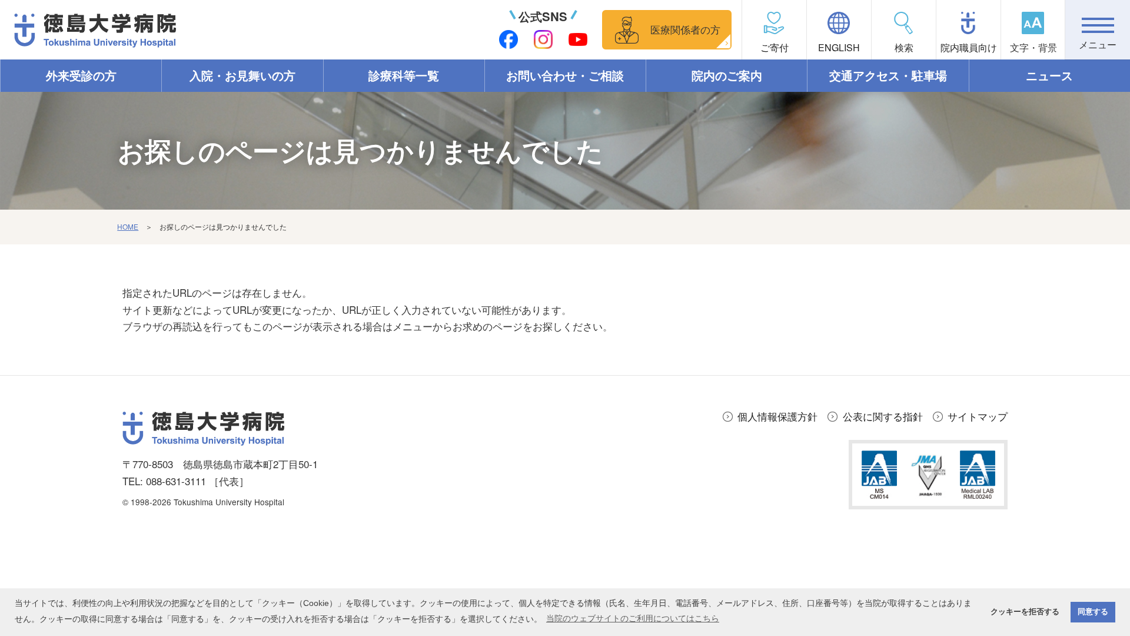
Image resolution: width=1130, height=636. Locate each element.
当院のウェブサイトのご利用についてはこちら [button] (632, 618)
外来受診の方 (81, 75)
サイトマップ (978, 416)
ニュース (1049, 75)
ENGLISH (839, 47)
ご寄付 (774, 47)
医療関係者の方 (685, 29)
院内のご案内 (727, 75)
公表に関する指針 (883, 416)
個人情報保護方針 (777, 416)
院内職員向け (968, 47)
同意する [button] (1093, 612)
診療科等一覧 (403, 75)
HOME (127, 226)
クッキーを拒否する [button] (1025, 612)
